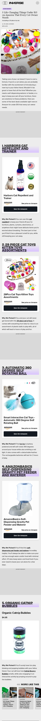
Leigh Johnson (9, 24)
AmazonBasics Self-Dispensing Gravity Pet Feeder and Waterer (19, 470)
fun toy (22, 444)
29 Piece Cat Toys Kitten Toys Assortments (19, 247)
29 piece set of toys (24, 321)
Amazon (3, 72)
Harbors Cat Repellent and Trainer (15, 148)
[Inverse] (16, 3)
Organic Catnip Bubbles (17, 604)
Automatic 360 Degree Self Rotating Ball (17, 370)
